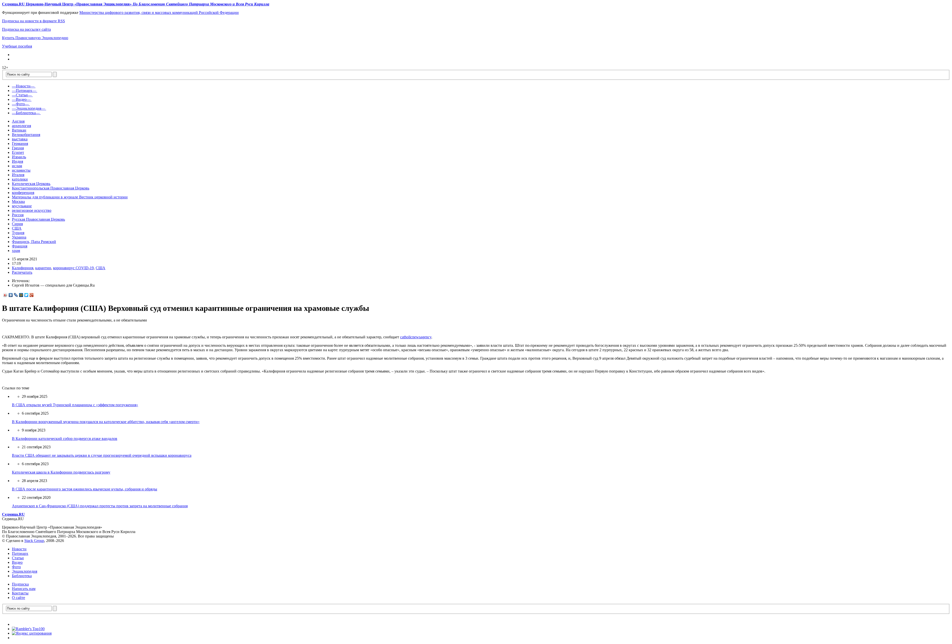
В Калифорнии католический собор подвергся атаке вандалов (64, 438)
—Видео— (21, 99)
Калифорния (22, 268)
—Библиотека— (26, 113)
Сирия (17, 224)
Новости (19, 549)
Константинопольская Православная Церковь (50, 188)
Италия (18, 175)
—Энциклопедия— (28, 108)
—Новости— (23, 86)
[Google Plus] (31, 295)
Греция (18, 148)
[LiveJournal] (16, 295)
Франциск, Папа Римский (34, 242)
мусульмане (22, 206)
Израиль (19, 157)
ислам (17, 166)
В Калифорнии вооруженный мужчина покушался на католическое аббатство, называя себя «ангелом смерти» (106, 422)
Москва (18, 201)
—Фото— (20, 104)
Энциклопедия (24, 571)
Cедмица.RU (13, 514)
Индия (17, 161)
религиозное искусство (31, 210)
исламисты (21, 170)
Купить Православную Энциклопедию (35, 38)
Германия (20, 143)
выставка (20, 139)
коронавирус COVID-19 (73, 268)
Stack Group (34, 540)
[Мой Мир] (21, 295)
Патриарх (20, 553)
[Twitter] (26, 295)
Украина (19, 237)
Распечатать (22, 272)
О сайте (18, 597)
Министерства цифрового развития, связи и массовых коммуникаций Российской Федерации (159, 12)
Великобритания (26, 135)
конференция (23, 192)
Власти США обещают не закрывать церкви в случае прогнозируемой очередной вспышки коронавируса (101, 455)
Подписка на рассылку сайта (26, 29)
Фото (16, 567)
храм (16, 250)
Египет (18, 152)
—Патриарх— (24, 90)
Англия (18, 121)
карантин (43, 268)
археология (21, 126)
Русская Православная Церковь (38, 219)
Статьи (18, 558)
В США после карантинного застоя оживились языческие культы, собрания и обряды (84, 489)
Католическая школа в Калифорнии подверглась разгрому (61, 472)
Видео (17, 562)
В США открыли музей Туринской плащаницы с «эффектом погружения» (75, 405)
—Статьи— (22, 95)
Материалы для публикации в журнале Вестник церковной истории (70, 197)
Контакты (20, 593)
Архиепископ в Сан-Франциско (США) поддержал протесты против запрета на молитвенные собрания (100, 506)
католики (20, 179)
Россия (18, 215)
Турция (18, 233)
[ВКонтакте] (10, 295)
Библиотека (22, 576)
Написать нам (23, 589)
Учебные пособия (17, 46)
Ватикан (19, 130)
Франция (19, 246)
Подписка (20, 584)
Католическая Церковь (31, 184)
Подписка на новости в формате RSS (33, 21)
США (17, 228)
